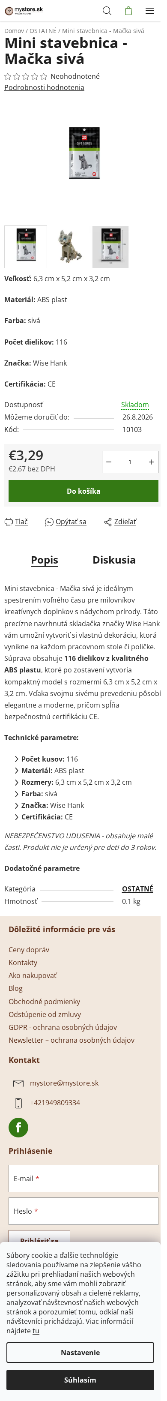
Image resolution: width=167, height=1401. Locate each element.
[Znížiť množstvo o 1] (108, 462)
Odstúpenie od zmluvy (45, 1014)
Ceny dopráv (29, 949)
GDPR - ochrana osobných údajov (63, 1027)
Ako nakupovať (33, 975)
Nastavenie (80, 1352)
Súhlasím (80, 1380)
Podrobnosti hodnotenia (44, 87)
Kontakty (23, 962)
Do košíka (84, 491)
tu (36, 1330)
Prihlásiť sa (39, 1241)
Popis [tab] (44, 559)
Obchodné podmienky (44, 1001)
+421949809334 (55, 1102)
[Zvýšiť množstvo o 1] (151, 462)
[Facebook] (18, 1127)
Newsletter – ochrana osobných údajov (71, 1040)
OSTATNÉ (137, 889)
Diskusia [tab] (114, 559)
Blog (16, 988)
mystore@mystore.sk (64, 1083)
